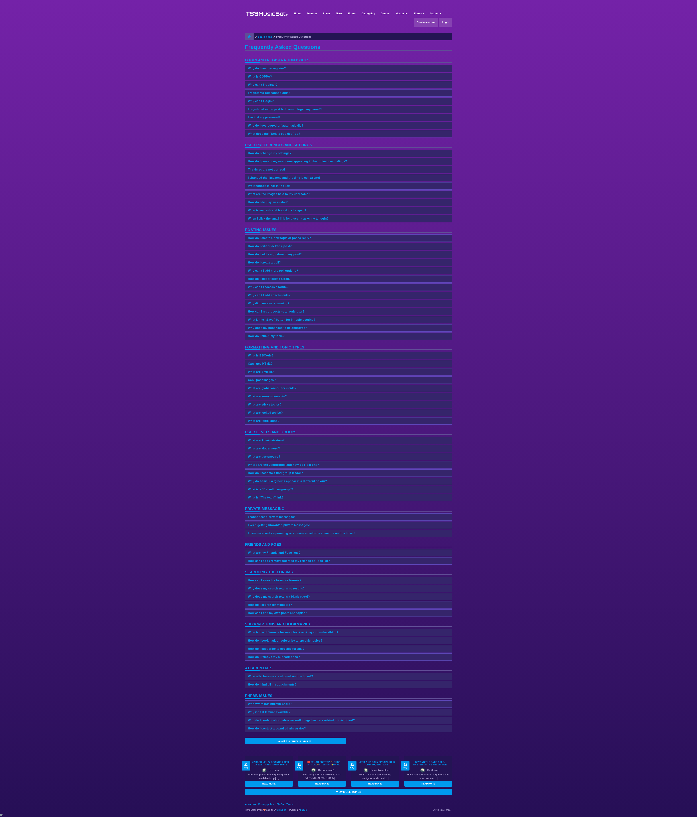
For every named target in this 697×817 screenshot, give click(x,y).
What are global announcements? (272, 388)
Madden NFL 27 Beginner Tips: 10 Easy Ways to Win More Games (271, 765)
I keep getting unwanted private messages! (279, 525)
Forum (352, 13)
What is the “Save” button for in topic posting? (281, 319)
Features (312, 13)
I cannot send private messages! (271, 516)
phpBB (303, 810)
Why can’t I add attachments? (269, 295)
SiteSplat (281, 810)
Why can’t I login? (261, 101)
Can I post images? (262, 380)
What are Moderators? (264, 448)
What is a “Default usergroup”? (270, 489)
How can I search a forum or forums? (274, 580)
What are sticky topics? (265, 404)
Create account (426, 22)
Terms (290, 804)
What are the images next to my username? (279, 194)
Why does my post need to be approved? (277, 327)
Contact (385, 13)
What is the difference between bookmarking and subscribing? (293, 632)
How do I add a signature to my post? (275, 254)
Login (445, 22)
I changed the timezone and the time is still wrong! (284, 177)
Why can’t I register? (263, 84)
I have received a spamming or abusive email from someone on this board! (301, 533)
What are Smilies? (261, 371)
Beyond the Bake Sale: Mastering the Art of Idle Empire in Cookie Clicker (430, 765)
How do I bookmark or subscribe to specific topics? (285, 640)
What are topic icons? (263, 420)
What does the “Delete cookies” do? (274, 133)
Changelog (368, 13)
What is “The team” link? (266, 497)
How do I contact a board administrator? (277, 728)
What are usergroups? (264, 456)
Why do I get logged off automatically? (275, 125)
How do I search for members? (270, 604)
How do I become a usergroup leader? (275, 473)
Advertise (250, 804)
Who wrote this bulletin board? (270, 704)
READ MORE (269, 783)
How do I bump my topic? (266, 336)
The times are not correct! (266, 169)
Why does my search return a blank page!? (279, 596)
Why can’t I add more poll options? (273, 270)
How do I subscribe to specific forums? (276, 648)
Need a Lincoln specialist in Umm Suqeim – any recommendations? (377, 765)
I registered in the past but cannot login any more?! (285, 109)
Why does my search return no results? (276, 588)
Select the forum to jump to (295, 740)
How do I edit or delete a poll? (269, 278)
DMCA (280, 804)
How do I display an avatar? (268, 202)
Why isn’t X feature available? (269, 712)
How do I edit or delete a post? (270, 246)
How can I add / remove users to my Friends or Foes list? (289, 560)
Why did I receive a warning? (268, 303)
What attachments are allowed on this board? (280, 676)
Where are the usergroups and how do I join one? (283, 464)
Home (297, 13)
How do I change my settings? (270, 153)
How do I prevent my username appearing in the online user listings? (297, 161)
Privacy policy (266, 804)
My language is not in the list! (269, 185)
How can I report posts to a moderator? (276, 311)
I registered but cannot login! (269, 92)
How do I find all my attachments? (272, 684)
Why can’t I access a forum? (268, 287)
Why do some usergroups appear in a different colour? (287, 481)
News (339, 13)
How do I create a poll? (264, 262)
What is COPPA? (260, 76)
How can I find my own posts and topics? (277, 613)
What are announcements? (267, 396)
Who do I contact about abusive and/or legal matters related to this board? (301, 720)
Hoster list (402, 13)
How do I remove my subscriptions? (274, 656)
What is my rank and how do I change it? (277, 210)
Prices (327, 13)
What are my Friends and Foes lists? (274, 552)
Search (434, 13)
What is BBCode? (261, 355)
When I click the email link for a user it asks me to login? (288, 218)
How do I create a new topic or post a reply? (279, 238)
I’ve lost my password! (264, 117)
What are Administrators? (266, 440)
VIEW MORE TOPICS (348, 791)
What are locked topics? (265, 412)
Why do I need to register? (267, 68)
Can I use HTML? (260, 363)
